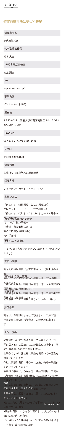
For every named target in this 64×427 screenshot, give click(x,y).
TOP (6, 383)
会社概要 (9, 393)
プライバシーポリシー (16, 398)
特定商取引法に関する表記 (18, 388)
